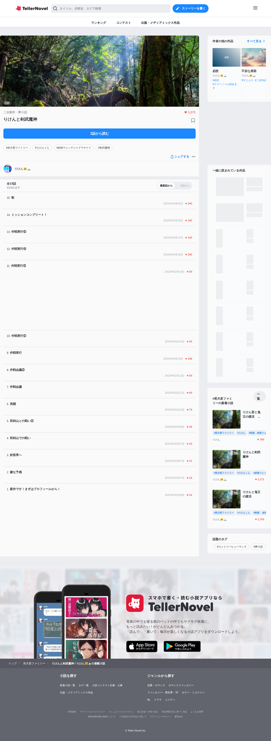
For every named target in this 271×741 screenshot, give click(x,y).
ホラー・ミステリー (193, 692)
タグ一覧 (84, 685)
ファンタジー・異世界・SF (162, 692)
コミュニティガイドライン (121, 712)
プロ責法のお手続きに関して (133, 716)
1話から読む (99, 133)
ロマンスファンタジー (181, 685)
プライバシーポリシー (160, 716)
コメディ (170, 699)
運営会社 (178, 716)
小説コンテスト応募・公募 (107, 685)
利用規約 (72, 712)
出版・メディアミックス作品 (76, 692)
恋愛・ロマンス (156, 685)
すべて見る (254, 41)
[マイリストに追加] (193, 120)
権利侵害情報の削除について (102, 716)
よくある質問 (197, 712)
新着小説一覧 (67, 685)
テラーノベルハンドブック (92, 712)
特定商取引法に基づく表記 (174, 712)
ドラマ (158, 699)
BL (149, 699)
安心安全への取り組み (147, 712)
